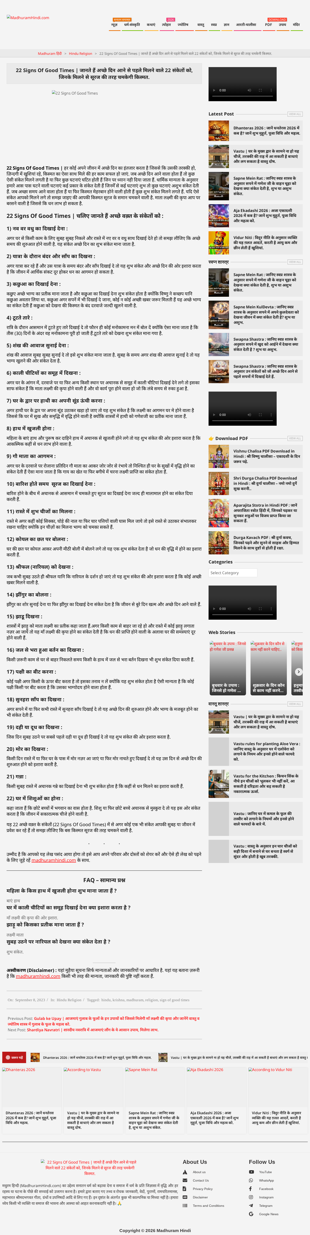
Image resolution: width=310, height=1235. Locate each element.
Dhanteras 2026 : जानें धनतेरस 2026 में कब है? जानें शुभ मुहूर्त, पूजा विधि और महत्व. (267, 130)
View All (295, 114)
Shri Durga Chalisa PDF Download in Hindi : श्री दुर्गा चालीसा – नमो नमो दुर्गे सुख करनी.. (265, 483)
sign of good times (174, 1000)
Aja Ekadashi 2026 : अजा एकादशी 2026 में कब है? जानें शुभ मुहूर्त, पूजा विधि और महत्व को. (265, 215)
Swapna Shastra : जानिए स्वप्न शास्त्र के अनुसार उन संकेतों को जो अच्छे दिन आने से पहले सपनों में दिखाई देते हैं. (266, 371)
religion (151, 1000)
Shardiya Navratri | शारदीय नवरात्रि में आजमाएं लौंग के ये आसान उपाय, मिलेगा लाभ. (93, 1029)
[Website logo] (90, 1169)
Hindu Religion (69, 1000)
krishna (119, 1000)
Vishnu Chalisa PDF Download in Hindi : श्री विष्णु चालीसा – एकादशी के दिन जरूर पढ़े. (267, 456)
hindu (106, 1000)
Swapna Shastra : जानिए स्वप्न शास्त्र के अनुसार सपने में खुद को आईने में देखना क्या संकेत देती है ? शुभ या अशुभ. (266, 344)
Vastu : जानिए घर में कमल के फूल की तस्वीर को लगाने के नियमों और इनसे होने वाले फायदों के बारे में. (264, 818)
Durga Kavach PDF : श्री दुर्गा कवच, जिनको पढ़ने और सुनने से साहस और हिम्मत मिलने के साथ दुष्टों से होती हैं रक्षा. (266, 542)
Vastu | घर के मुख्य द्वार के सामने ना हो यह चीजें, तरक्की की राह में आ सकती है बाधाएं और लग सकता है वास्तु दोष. (266, 156)
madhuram (134, 1000)
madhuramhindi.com (54, 860)
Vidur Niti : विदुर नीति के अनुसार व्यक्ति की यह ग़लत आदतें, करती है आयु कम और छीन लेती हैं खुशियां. (265, 242)
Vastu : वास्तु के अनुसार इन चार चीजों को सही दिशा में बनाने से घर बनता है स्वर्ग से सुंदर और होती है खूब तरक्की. (265, 851)
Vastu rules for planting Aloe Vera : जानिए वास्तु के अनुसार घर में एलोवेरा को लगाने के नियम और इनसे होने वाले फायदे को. (267, 751)
